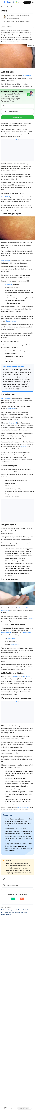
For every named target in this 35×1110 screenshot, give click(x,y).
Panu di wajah (5, 261)
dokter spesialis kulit (23, 807)
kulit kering (8, 285)
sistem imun (11, 409)
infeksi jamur (27, 76)
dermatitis (23, 446)
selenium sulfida (6, 632)
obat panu (30, 618)
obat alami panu (27, 726)
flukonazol (26, 676)
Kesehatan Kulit (5, 6)
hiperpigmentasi (11, 321)
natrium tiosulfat (15, 644)
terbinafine (11, 639)
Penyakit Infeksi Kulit (16, 6)
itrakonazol (16, 676)
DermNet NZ (13, 423)
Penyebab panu (6, 398)
